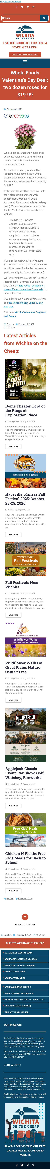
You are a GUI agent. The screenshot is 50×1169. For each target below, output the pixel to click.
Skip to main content (10, 1)
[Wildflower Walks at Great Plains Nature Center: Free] (25, 640)
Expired (10, 898)
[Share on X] (11, 116)
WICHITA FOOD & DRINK (15, 972)
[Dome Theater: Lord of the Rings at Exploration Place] (25, 379)
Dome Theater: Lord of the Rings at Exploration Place (25, 410)
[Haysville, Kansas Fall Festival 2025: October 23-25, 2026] (25, 471)
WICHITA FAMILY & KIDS (15, 978)
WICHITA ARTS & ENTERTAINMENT (20, 965)
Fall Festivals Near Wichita (22, 584)
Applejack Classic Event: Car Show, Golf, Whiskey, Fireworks (25, 773)
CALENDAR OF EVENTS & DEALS (19, 953)
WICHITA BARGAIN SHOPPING (18, 987)
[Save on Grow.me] (32, 116)
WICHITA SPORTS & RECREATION (19, 993)
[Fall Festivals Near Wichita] (25, 559)
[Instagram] (33, 7)
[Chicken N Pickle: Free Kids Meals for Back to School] (25, 830)
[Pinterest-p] (27, 7)
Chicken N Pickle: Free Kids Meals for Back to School (25, 858)
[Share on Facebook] (6, 116)
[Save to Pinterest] (16, 116)
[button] (25, 953)
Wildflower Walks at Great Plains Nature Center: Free (24, 667)
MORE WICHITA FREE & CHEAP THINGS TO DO (24, 999)
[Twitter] (22, 7)
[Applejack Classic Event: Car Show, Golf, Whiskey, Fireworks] (25, 735)
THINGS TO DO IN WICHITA (16, 1012)
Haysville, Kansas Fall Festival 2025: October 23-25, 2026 (25, 499)
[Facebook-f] (16, 7)
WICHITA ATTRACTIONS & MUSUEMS (21, 959)
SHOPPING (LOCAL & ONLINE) (18, 1006)
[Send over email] (21, 116)
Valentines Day (25, 898)
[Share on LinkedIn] (27, 116)
